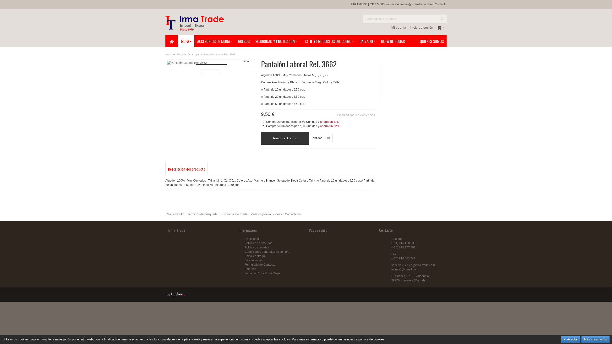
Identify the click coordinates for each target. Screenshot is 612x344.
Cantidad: (317, 138)
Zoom (247, 61)
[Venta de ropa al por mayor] (194, 23)
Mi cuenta (398, 27)
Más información (595, 339)
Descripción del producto (186, 169)
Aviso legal (252, 239)
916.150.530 (359, 4)
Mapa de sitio (175, 214)
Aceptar (572, 339)
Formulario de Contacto (260, 264)
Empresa (250, 269)
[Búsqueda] (442, 19)
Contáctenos (293, 214)
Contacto (441, 4)
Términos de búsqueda (202, 214)
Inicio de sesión (421, 27)
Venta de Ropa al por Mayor (263, 273)
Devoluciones (253, 260)
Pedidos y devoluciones (266, 214)
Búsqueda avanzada (234, 214)
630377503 (377, 4)
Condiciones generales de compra (267, 251)
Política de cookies (257, 247)
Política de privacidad (259, 243)
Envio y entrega (255, 256)
